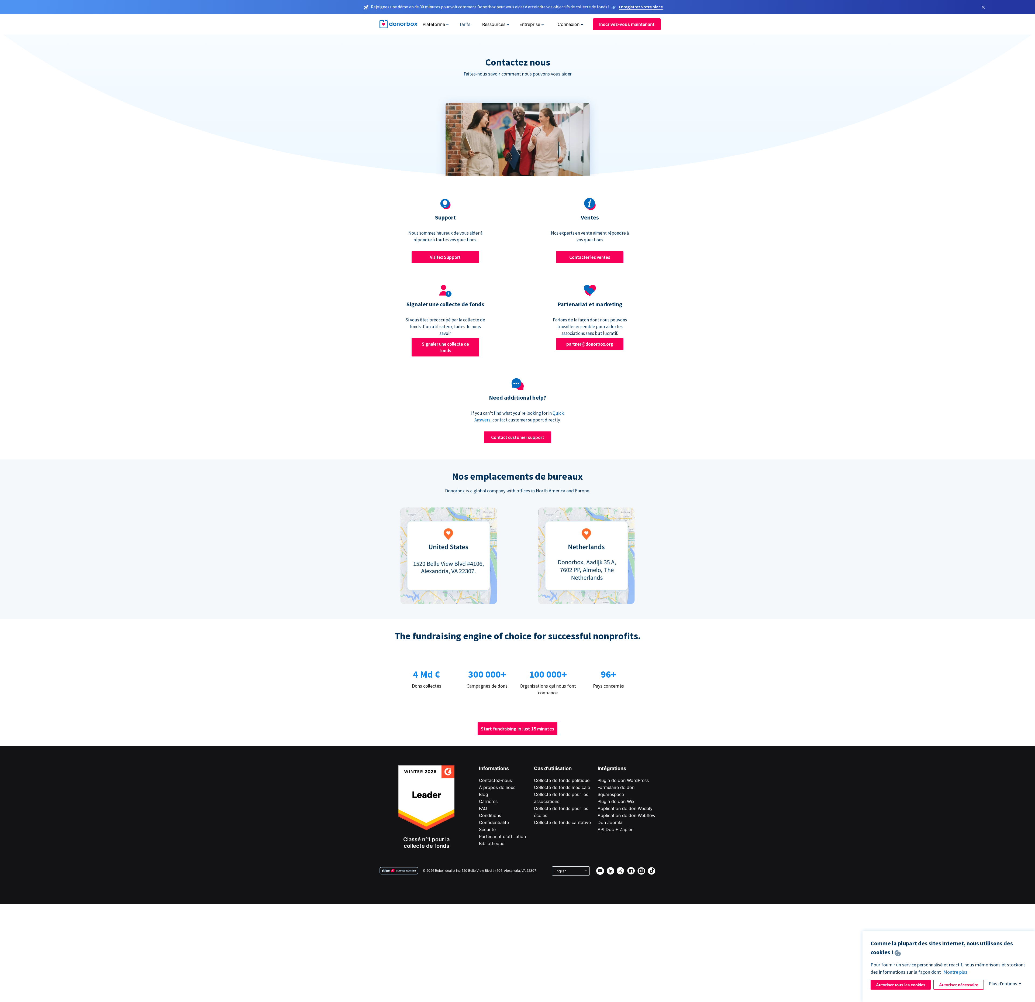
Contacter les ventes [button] (589, 257)
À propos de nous (497, 787)
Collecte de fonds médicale (562, 787)
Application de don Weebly (625, 808)
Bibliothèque (491, 843)
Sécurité (487, 829)
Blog (483, 794)
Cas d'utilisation (553, 768)
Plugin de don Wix (616, 801)
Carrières (488, 801)
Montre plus (955, 972)
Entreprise (529, 24)
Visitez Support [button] (445, 257)
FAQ (483, 808)
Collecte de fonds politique (561, 780)
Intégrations (612, 768)
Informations (494, 768)
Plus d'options (1003, 983)
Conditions (490, 815)
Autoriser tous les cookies (900, 985)
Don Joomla (610, 822)
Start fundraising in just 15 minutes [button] (517, 729)
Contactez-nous (495, 780)
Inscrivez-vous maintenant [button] (626, 24)
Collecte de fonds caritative (562, 822)
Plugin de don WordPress (623, 780)
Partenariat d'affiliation (502, 836)
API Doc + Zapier (615, 829)
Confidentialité (494, 822)
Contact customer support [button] (517, 437)
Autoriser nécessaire (958, 985)
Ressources (493, 24)
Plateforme (434, 24)
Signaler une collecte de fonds (445, 347)
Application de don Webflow (627, 815)
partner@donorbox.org (589, 344)
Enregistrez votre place (641, 6)
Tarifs (464, 24)
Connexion (568, 24)
